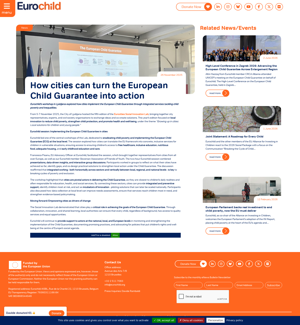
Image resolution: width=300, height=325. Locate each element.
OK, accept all (165, 320)
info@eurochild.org (115, 284)
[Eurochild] (39, 6)
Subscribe (273, 285)
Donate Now (191, 7)
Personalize (215, 320)
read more (215, 93)
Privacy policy (234, 320)
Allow (115, 235)
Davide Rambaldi (131, 291)
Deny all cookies (192, 320)
